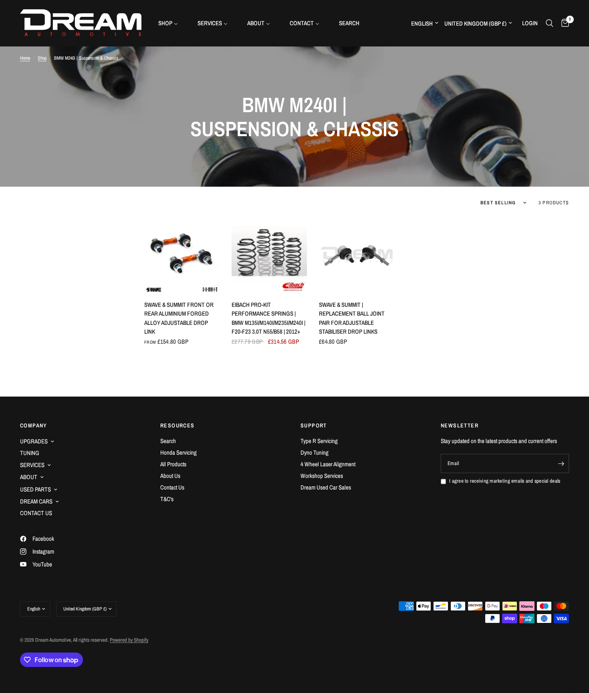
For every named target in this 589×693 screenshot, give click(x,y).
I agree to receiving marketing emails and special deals (504, 480)
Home (25, 58)
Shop (42, 58)
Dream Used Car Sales (326, 487)
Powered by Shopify (129, 640)
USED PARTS (35, 489)
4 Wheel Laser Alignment (328, 464)
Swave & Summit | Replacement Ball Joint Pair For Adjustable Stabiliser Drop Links (352, 318)
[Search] (549, 23)
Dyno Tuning (315, 452)
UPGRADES (34, 441)
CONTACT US (36, 513)
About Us (170, 475)
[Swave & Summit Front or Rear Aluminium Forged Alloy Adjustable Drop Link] (182, 254)
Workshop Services (322, 475)
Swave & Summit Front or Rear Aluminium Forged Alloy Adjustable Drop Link (179, 318)
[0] (563, 23)
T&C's (166, 499)
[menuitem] (171, 23)
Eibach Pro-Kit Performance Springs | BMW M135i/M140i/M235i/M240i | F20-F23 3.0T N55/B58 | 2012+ (268, 318)
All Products (173, 464)
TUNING (29, 453)
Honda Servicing (178, 452)
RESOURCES (177, 425)
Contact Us (172, 487)
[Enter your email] (561, 463)
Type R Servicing (319, 441)
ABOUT (28, 477)
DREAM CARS (36, 501)
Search (168, 441)
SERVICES (32, 465)
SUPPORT (314, 425)
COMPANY (33, 425)
